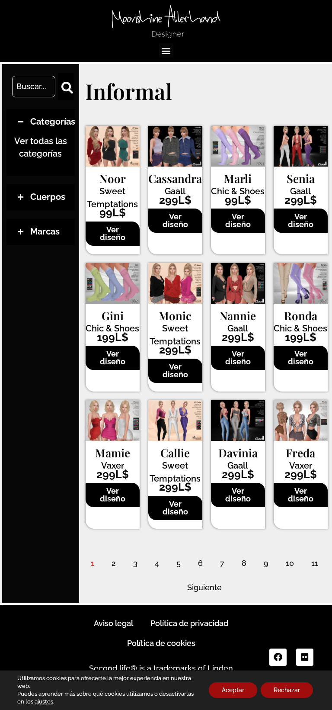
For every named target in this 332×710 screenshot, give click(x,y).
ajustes (44, 701)
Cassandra (175, 178)
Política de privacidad (189, 623)
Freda (300, 452)
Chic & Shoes (238, 191)
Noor (112, 178)
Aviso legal (113, 623)
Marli (238, 178)
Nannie (238, 315)
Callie (175, 452)
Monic (175, 315)
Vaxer (112, 465)
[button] (166, 50)
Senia (301, 178)
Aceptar (233, 690)
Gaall (175, 191)
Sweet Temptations (112, 197)
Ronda (300, 315)
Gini (113, 315)
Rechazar (287, 690)
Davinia (238, 452)
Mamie (112, 452)
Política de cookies (161, 643)
